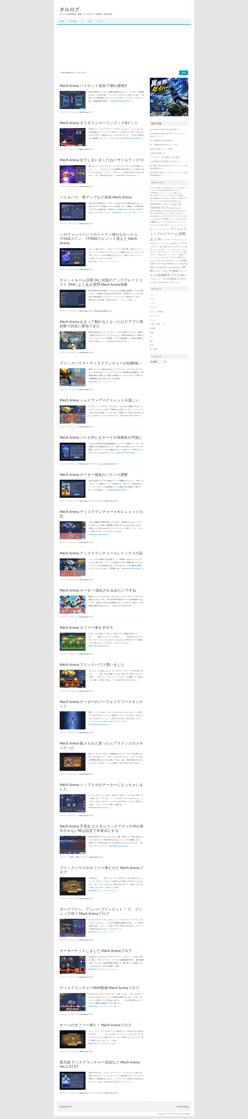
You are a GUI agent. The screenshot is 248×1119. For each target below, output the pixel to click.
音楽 (151, 345)
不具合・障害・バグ (76, 857)
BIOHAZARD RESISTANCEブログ (169, 190)
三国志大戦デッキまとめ (172, 260)
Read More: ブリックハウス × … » (102, 382)
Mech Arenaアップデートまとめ (91, 464)
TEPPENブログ (159, 207)
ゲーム (71, 112)
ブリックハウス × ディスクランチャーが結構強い (100, 363)
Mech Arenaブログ (86, 112)
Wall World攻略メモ (157, 153)
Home (62, 21)
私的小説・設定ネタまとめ (171, 282)
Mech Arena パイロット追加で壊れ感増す (94, 86)
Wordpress (187, 1114)
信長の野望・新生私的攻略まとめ (171, 267)
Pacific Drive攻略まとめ (171, 198)
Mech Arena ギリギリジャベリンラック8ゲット (99, 123)
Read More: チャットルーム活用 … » (121, 300)
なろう (99, 21)
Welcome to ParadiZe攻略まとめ (176, 211)
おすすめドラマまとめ (172, 216)
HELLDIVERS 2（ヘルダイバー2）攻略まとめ (164, 195)
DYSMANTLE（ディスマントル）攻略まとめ (165, 193)
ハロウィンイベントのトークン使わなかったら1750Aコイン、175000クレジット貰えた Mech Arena (99, 238)
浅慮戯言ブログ (169, 275)
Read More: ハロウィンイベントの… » (104, 261)
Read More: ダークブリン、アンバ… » (104, 932)
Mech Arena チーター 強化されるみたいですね (98, 590)
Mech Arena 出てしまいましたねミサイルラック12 (102, 160)
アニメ (152, 295)
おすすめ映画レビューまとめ (169, 219)
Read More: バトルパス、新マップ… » (128, 212)
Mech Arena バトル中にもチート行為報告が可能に (101, 437)
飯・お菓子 (154, 349)
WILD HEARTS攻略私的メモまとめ (161, 213)
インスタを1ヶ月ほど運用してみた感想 (164, 157)
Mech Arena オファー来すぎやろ (86, 627)
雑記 (151, 341)
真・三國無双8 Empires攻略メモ (162, 140)
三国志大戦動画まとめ (169, 264)
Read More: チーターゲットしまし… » (104, 969)
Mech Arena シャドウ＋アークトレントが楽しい (99, 400)
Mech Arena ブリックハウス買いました (92, 665)
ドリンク (153, 307)
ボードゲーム (155, 316)
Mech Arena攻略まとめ (103, 311)
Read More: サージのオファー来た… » (104, 1043)
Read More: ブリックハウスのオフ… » (104, 890)
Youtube (73, 21)
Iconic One (162, 1114)
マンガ (152, 320)
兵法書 (152, 328)
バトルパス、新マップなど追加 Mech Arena (96, 197)
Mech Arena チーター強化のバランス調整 (94, 475)
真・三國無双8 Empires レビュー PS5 (164, 145)
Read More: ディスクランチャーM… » (104, 1006)
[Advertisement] (124, 46)
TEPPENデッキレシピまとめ (165, 204)
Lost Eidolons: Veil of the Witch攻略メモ (165, 129)
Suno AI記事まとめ (174, 201)
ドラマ (152, 303)
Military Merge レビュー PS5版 (161, 149)
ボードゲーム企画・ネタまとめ (174, 249)
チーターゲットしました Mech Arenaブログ (96, 951)
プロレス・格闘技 (156, 311)
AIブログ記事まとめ (157, 188)
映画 (151, 332)
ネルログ (70, 9)
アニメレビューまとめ (175, 225)
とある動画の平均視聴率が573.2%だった (165, 161)
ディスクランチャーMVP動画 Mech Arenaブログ (100, 988)
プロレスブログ (173, 247)
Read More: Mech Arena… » (122, 101)
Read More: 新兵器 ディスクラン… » (119, 1082)
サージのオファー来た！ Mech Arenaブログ (96, 1025)
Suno (90, 21)
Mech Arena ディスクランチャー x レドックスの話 (101, 553)
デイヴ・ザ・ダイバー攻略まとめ (167, 243)
